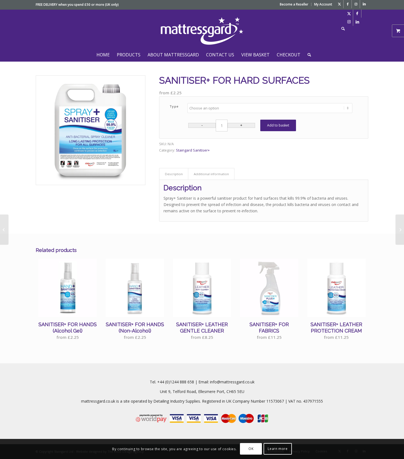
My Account (323, 4)
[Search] (341, 28)
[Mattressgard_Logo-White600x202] (202, 28)
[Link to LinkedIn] (364, 4)
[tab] (173, 174)
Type (174, 106)
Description (174, 174)
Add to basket (278, 125)
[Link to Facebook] (348, 4)
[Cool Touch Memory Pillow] (4, 230)
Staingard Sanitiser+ (193, 150)
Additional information (211, 174)
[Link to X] (339, 4)
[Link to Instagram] (356, 4)
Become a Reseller (294, 4)
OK (250, 448)
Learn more (277, 448)
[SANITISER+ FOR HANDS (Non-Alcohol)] (399, 230)
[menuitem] (294, 4)
